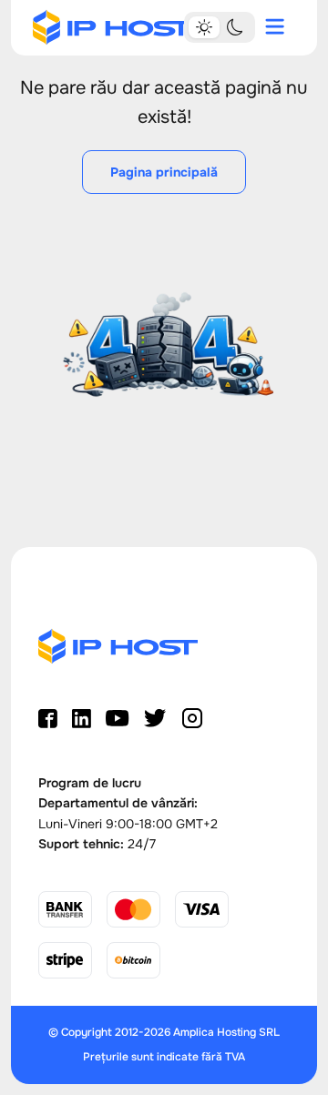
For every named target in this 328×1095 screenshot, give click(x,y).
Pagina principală (164, 172)
